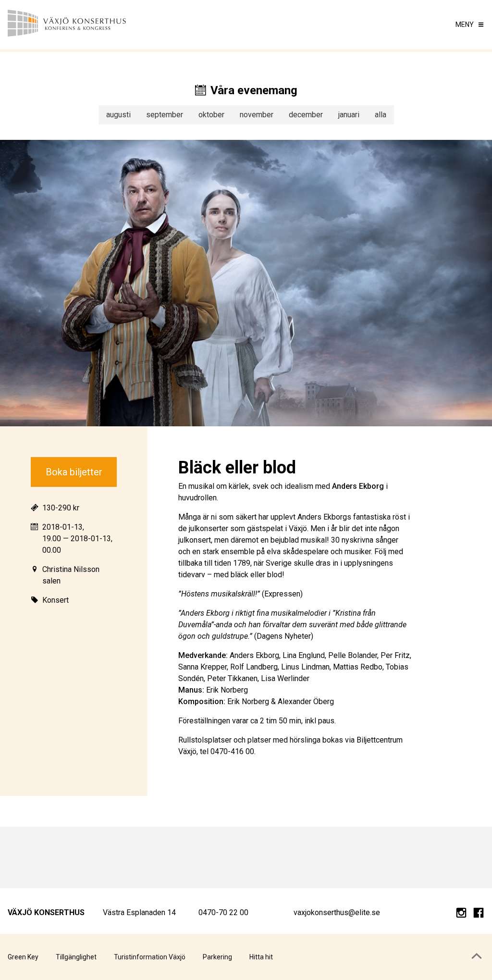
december (306, 114)
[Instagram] (461, 914)
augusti (118, 114)
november (256, 114)
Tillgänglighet (76, 957)
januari (348, 114)
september (164, 114)
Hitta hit (261, 957)
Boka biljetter (74, 472)
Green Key (23, 957)
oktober (211, 114)
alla (380, 114)
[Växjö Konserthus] (67, 25)
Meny (464, 24)
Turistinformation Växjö (149, 957)
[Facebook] (478, 914)
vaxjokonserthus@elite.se (337, 912)
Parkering (217, 957)
